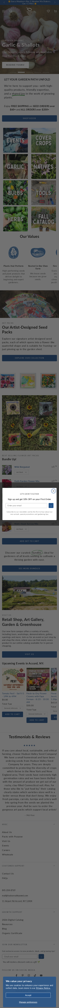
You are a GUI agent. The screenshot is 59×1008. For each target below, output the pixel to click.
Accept (28, 995)
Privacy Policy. (43, 987)
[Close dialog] (53, 491)
